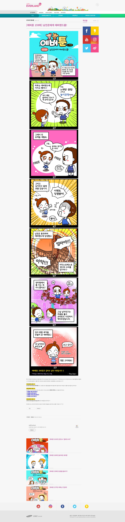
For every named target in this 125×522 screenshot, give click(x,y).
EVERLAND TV (46, 15)
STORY (61, 15)
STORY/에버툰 (30, 20)
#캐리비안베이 (48, 12)
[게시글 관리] (34, 408)
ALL (33, 15)
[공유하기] (32, 408)
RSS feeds (92, 515)
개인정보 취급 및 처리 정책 (84, 515)
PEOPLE (75, 15)
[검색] (97, 4)
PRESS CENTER (90, 15)
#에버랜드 (41, 12)
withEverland (32, 425)
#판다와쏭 (63, 12)
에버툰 (32, 417)
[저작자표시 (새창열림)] (42, 408)
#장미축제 (56, 12)
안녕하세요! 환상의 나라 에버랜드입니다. (37, 427)
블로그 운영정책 (73, 515)
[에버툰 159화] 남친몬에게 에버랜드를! (46, 25)
